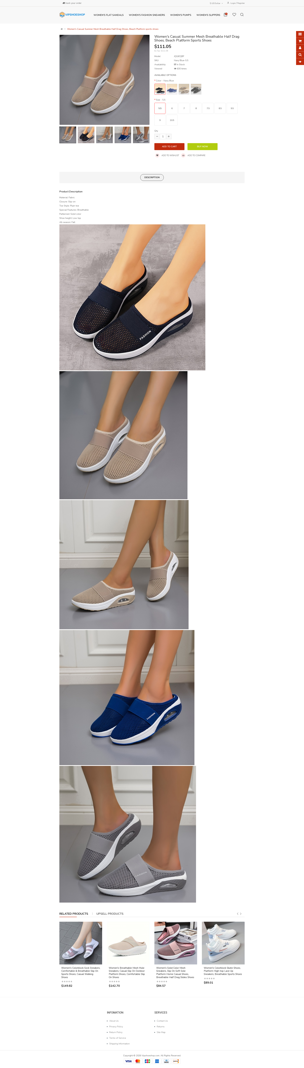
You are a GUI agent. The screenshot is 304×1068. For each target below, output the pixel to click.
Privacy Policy (116, 1026)
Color (165, 80)
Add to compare (196, 155)
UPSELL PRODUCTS (110, 914)
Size (160, 99)
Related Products (73, 914)
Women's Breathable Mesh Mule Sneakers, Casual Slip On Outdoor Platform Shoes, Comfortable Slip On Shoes (127, 972)
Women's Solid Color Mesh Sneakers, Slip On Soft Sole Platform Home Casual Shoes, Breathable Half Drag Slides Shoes (175, 972)
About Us (114, 1020)
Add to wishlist (170, 155)
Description (152, 177)
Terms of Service (117, 1037)
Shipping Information (119, 1043)
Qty (156, 130)
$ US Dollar (215, 3)
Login (233, 3)
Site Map (161, 1032)
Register (241, 3)
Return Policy (115, 1032)
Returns (161, 1026)
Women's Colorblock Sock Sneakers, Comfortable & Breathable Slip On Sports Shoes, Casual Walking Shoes (80, 972)
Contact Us (162, 1020)
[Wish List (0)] (234, 15)
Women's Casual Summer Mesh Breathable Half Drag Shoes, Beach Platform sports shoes (112, 29)
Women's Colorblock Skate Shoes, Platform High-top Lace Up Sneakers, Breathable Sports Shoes (223, 971)
